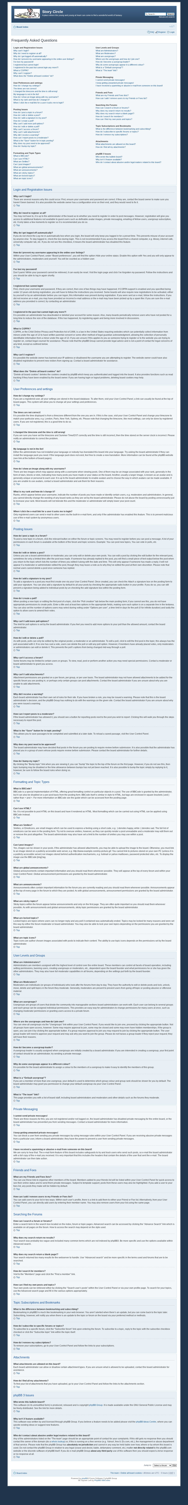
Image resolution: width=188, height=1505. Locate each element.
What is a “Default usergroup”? (109, 67)
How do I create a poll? (23, 121)
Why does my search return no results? (113, 111)
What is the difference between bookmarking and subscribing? (123, 129)
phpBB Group (96, 1405)
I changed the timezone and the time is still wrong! (35, 91)
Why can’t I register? (22, 73)
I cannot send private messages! (110, 80)
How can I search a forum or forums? (112, 108)
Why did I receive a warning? (26, 135)
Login (172, 32)
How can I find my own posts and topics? (114, 119)
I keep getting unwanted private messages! (115, 83)
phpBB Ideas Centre (146, 1421)
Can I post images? (22, 164)
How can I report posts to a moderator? (30, 138)
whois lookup (58, 1441)
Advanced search (167, 17)
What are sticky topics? (23, 173)
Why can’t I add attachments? (26, 132)
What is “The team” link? (106, 70)
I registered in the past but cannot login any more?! (35, 67)
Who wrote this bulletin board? (109, 157)
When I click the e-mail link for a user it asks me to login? (38, 103)
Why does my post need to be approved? (31, 143)
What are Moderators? (106, 53)
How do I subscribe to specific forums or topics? (117, 132)
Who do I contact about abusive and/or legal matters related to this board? (128, 162)
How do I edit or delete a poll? (26, 126)
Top (18, 205)
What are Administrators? (107, 50)
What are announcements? (25, 170)
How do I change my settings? (26, 86)
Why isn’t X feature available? (109, 159)
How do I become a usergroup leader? (113, 62)
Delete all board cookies (131, 1473)
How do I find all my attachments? (111, 147)
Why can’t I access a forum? (26, 129)
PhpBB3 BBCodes (102, 1480)
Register (162, 32)
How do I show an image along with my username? (36, 97)
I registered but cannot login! (26, 65)
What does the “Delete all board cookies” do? (33, 76)
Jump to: (147, 1465)
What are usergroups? (106, 56)
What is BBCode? (21, 156)
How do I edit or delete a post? (26, 115)
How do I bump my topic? (24, 146)
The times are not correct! (25, 88)
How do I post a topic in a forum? (28, 112)
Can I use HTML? (21, 159)
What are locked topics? (24, 176)
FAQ (152, 32)
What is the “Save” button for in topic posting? (33, 141)
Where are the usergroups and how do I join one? (118, 59)
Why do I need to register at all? (27, 53)
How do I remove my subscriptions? (112, 134)
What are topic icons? (23, 178)
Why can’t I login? (21, 50)
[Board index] (27, 13)
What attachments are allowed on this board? (116, 144)
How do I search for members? (109, 116)
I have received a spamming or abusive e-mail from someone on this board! (129, 86)
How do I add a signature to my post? (30, 118)
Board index (22, 27)
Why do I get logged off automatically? (30, 56)
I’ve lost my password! (23, 62)
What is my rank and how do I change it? (31, 100)
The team (114, 1473)
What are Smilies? (21, 161)
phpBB (85, 1478)
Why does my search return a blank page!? (115, 113)
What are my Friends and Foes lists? (112, 95)
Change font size (172, 26)
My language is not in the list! (26, 94)
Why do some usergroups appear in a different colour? (120, 65)
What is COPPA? (20, 70)
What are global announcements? (28, 167)
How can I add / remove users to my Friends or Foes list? (121, 98)
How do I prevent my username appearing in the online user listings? (43, 59)
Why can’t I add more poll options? (28, 123)
